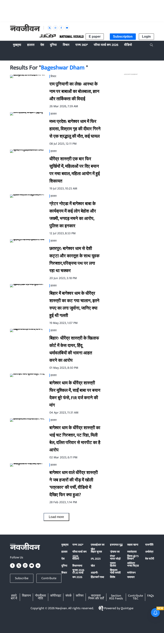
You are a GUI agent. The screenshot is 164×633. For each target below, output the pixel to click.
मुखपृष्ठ (64, 544)
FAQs (150, 595)
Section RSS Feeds (116, 597)
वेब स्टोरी (149, 558)
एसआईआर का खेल (97, 546)
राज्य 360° (77, 544)
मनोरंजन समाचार (131, 574)
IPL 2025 (96, 558)
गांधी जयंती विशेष (115, 574)
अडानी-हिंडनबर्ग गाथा (97, 574)
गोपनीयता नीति (40, 597)
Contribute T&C (135, 597)
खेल (93, 565)
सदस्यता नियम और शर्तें (96, 597)
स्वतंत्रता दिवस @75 (133, 553)
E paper (95, 36)
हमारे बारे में (14, 597)
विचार (64, 572)
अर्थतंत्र (149, 551)
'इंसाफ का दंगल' (115, 553)
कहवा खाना (132, 544)
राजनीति (149, 544)
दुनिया (64, 565)
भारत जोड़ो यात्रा (115, 560)
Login (146, 36)
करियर (80, 595)
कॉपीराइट (55, 595)
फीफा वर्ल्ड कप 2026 (79, 553)
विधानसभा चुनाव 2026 (78, 567)
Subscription (123, 36)
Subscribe (21, 578)
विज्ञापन (26, 595)
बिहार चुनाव (96, 551)
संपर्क (68, 595)
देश (63, 558)
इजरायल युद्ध (116, 544)
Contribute (48, 578)
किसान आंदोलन (131, 560)
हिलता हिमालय (113, 567)
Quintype (127, 608)
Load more (56, 517)
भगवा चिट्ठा (133, 565)
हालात (64, 551)
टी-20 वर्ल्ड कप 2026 (77, 574)
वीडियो (75, 558)
